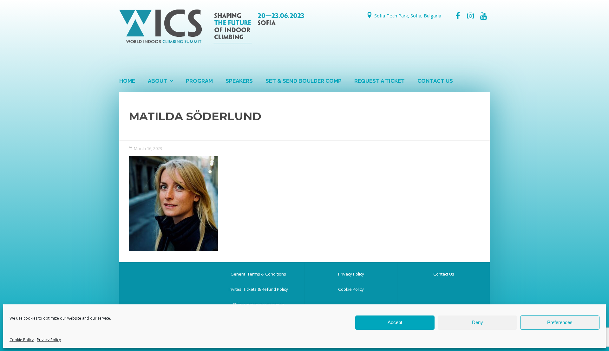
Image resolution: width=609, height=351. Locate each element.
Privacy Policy (49, 339)
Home (127, 81)
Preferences (560, 322)
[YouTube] (483, 16)
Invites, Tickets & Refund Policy (258, 289)
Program (199, 81)
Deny (477, 322)
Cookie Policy (22, 339)
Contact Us (435, 81)
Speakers (239, 81)
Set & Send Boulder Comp (303, 81)
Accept (395, 322)
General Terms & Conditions (258, 274)
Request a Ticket (379, 81)
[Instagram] (470, 16)
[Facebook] (457, 16)
